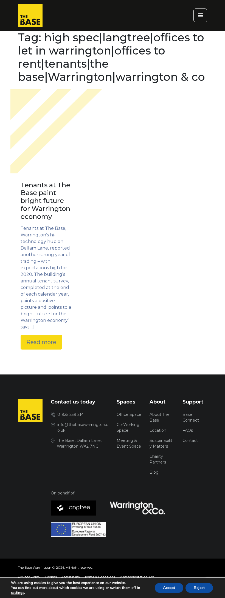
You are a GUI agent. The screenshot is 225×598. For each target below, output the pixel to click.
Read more (41, 342)
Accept (169, 587)
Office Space (129, 414)
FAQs (187, 430)
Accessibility (70, 577)
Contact (190, 440)
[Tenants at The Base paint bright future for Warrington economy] (46, 150)
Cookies (51, 577)
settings (17, 592)
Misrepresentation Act (136, 577)
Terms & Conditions (100, 577)
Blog (154, 472)
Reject (199, 587)
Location (158, 430)
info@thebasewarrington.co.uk (82, 427)
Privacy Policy (29, 577)
